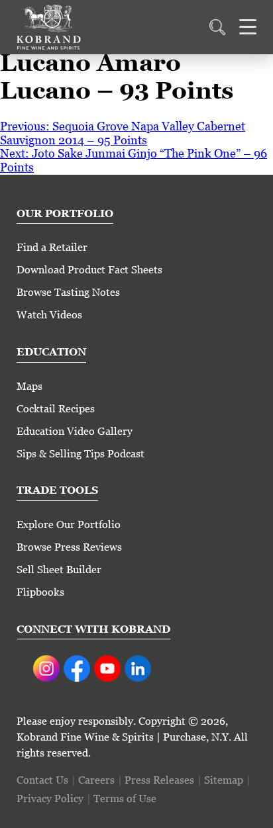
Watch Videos (49, 314)
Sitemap (223, 780)
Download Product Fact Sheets (89, 269)
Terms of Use (124, 798)
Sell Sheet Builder (59, 569)
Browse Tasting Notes (68, 292)
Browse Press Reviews (69, 547)
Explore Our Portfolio (69, 524)
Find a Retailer (52, 247)
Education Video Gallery (75, 431)
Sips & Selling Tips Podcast (80, 453)
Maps (29, 386)
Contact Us (42, 780)
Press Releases (159, 780)
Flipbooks (40, 592)
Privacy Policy (50, 798)
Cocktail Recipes (56, 408)
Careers (96, 780)
